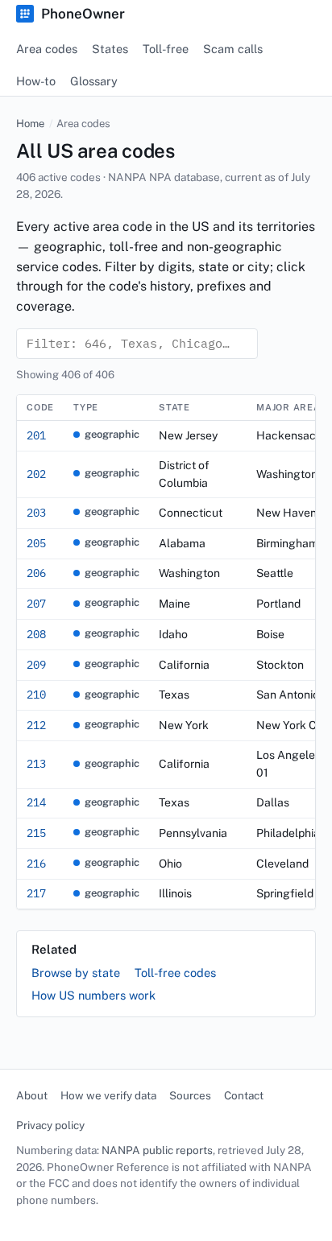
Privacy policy (50, 1125)
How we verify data (108, 1095)
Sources (190, 1095)
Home (30, 124)
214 (36, 802)
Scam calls (233, 49)
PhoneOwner (83, 14)
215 (36, 833)
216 (36, 863)
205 (36, 543)
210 (36, 694)
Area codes (46, 49)
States (110, 49)
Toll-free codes (175, 972)
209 (36, 665)
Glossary (94, 81)
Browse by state (75, 972)
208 (36, 634)
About (32, 1095)
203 (36, 512)
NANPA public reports (157, 1150)
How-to (36, 81)
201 (36, 435)
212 (36, 725)
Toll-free (166, 49)
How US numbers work (93, 995)
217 (36, 893)
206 (36, 573)
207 (36, 603)
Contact (244, 1095)
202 (36, 474)
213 (36, 764)
